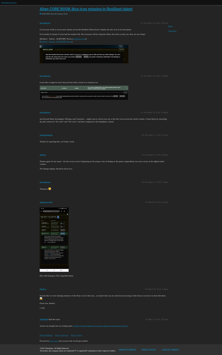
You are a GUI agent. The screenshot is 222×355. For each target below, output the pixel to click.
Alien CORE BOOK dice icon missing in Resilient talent (86, 9)
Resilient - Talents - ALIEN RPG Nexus (56, 42)
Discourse (54, 341)
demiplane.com (79, 39)
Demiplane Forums (9, 3)
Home (170, 26)
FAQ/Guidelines (46, 335)
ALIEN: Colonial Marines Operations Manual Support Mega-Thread (100, 326)
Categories (172, 31)
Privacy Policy (76, 335)
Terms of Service (61, 335)
